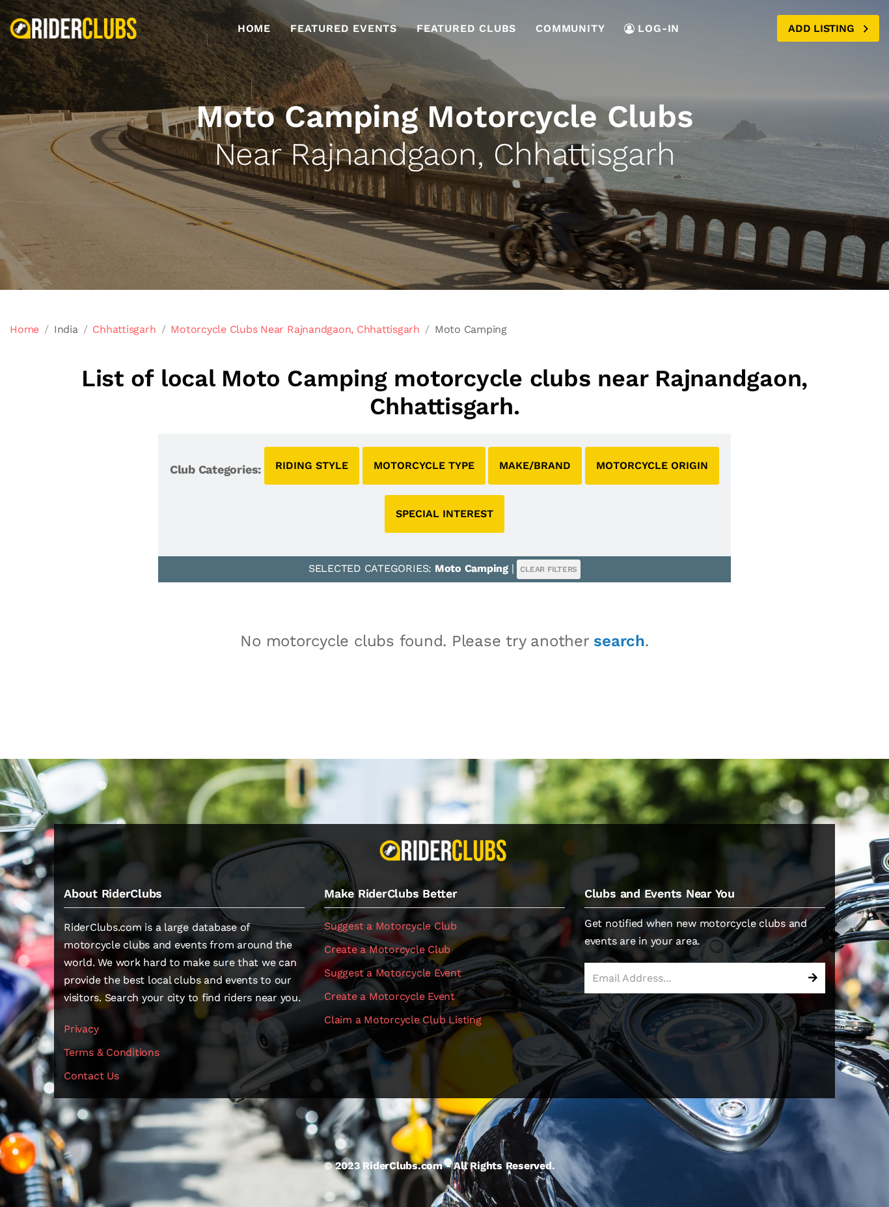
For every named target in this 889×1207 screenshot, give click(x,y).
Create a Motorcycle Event (389, 996)
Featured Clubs (466, 28)
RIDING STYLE (311, 465)
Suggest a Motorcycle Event (392, 973)
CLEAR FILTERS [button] (548, 569)
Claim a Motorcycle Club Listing (403, 1020)
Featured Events (343, 28)
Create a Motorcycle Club (387, 949)
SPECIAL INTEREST (444, 513)
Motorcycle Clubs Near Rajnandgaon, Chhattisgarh (295, 329)
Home (254, 28)
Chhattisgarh (124, 329)
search (619, 641)
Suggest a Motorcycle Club (390, 926)
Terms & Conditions (111, 1052)
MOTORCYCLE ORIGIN (652, 465)
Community (570, 28)
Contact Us (91, 1076)
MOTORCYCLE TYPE (424, 465)
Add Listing (822, 28)
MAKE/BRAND (535, 465)
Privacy (81, 1029)
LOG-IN (658, 28)
